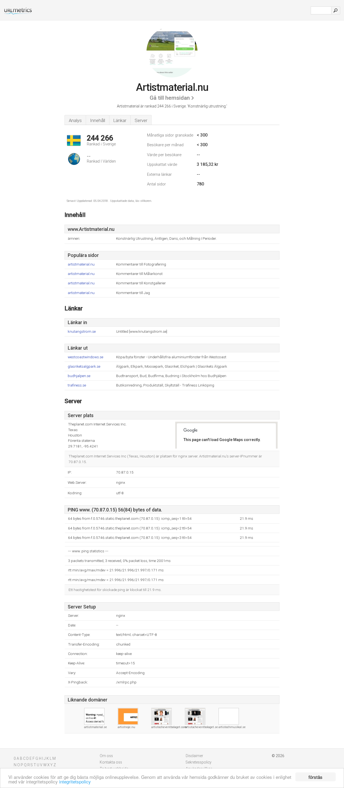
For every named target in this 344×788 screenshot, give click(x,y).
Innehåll (97, 120)
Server (141, 120)
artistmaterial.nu (81, 264)
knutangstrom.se (82, 331)
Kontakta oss (111, 762)
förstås (315, 776)
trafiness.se (77, 385)
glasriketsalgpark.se (84, 366)
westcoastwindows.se (85, 357)
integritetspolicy (75, 781)
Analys (75, 120)
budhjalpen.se (79, 376)
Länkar (119, 120)
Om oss (106, 756)
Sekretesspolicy (199, 762)
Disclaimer (194, 756)
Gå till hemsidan (170, 98)
